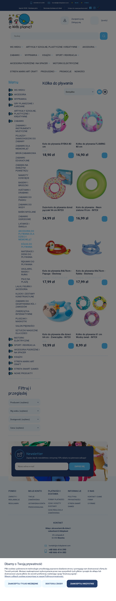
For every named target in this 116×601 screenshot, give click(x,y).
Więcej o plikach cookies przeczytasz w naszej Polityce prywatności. (34, 576)
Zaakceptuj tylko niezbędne (23, 584)
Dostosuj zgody (54, 584)
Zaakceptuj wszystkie (82, 584)
